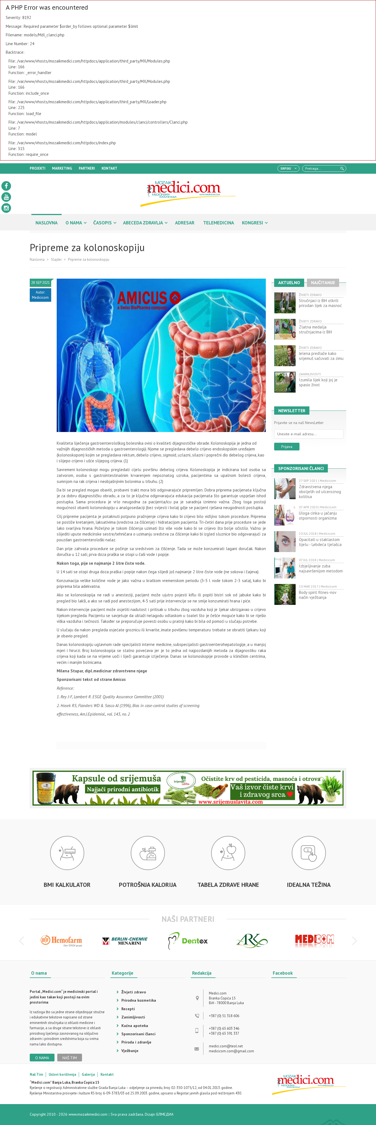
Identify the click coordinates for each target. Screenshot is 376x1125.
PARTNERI (87, 168)
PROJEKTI (37, 168)
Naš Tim (36, 1074)
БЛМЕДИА (164, 1114)
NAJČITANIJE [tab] (323, 282)
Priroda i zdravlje (136, 1042)
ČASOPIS (102, 223)
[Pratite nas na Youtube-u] (6, 197)
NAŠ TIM (69, 1057)
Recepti (128, 1008)
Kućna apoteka (134, 1025)
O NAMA (74, 223)
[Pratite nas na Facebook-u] (6, 186)
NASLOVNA (47, 223)
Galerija (88, 1074)
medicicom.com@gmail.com (231, 1051)
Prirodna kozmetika (138, 1000)
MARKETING (62, 168)
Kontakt (107, 1074)
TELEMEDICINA (218, 223)
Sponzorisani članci (138, 1033)
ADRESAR (184, 223)
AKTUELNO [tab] (289, 282)
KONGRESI (252, 223)
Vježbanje (129, 1050)
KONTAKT (109, 168)
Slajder (56, 259)
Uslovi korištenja (62, 1074)
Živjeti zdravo (133, 992)
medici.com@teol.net (226, 1046)
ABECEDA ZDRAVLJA (143, 223)
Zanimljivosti (133, 1017)
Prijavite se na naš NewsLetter (299, 422)
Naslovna (37, 259)
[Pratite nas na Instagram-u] (6, 208)
